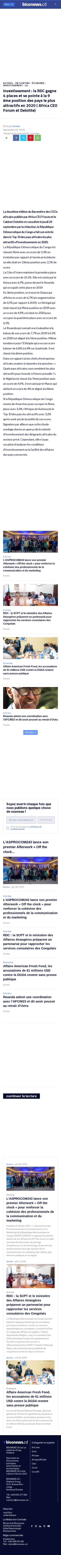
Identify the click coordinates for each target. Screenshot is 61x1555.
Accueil (8, 83)
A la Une (7, 557)
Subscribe (46, 820)
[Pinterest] (30, 138)
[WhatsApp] (38, 138)
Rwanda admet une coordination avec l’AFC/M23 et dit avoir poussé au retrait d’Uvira (29, 1001)
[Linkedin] (40, 1526)
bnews (16, 126)
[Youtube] (48, 1526)
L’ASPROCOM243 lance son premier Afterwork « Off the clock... (25, 847)
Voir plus (29, 732)
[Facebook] (16, 138)
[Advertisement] (30, 42)
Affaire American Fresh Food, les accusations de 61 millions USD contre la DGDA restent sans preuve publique (30, 670)
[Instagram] (36, 1526)
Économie (38, 83)
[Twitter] (23, 138)
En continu (22, 83)
